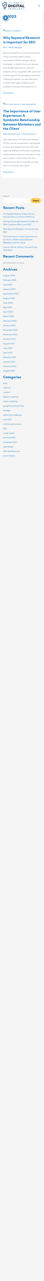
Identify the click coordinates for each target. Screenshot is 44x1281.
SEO (5, 47)
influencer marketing (12, 415)
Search (6, 196)
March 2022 (8, 316)
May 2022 (7, 307)
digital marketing (10, 396)
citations (7, 387)
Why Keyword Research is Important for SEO (21, 40)
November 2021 (10, 334)
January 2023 (9, 289)
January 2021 (9, 361)
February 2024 (9, 280)
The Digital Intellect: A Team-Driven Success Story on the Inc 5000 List (19, 215)
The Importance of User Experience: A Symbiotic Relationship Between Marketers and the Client (22, 120)
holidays (6, 410)
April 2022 (8, 311)
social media (8, 433)
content (6, 392)
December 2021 (10, 330)
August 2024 (9, 275)
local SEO (7, 419)
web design (8, 446)
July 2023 (7, 284)
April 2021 (7, 352)
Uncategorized (9, 442)
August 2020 (9, 370)
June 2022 (8, 302)
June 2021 (7, 348)
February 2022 (9, 320)
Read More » (8, 92)
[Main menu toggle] (39, 6)
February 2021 (9, 357)
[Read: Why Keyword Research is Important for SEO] (12, 30)
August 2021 (9, 343)
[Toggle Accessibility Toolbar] (5, 18)
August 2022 (9, 298)
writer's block (9, 455)
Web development (11, 134)
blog (5, 383)
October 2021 (9, 339)
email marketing (10, 401)
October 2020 (9, 366)
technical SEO (9, 437)
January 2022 (9, 325)
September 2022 (11, 293)
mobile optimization (12, 424)
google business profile (13, 405)
